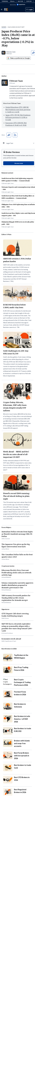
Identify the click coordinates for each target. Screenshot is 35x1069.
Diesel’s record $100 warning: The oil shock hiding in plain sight (16, 496)
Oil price (12, 1)
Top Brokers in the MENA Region (21, 656)
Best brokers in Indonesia (20, 705)
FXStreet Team (10, 51)
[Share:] (9, 135)
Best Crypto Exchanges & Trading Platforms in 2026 (22, 682)
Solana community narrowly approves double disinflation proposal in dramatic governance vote (17, 585)
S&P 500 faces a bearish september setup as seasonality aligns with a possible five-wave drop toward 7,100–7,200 (17, 627)
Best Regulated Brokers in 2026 (20, 790)
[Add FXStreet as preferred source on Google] (19, 58)
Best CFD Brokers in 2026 (22, 778)
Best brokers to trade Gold (22, 766)
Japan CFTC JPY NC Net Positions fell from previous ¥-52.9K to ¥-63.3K (17, 117)
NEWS (4, 27)
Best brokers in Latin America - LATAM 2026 (22, 719)
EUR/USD (29, 1)
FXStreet (9, 53)
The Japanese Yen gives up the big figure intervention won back (16, 545)
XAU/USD (20, 1)
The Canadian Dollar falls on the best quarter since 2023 (17, 556)
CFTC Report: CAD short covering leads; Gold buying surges (15, 615)
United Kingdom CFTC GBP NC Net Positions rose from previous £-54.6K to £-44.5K (17, 109)
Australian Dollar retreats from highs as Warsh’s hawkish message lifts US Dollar (17, 534)
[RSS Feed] (15, 135)
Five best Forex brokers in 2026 (20, 693)
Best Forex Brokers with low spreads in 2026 (21, 755)
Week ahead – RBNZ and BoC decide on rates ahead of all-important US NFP (16, 454)
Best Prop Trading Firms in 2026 (21, 668)
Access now (18, 163)
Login (31, 9)
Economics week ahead (11, 639)
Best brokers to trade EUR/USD (22, 729)
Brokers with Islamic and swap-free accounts (22, 743)
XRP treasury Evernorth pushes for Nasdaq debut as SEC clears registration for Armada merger (16, 598)
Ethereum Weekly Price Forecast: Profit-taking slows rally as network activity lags (16, 572)
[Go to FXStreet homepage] (6, 9)
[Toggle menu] (1, 9)
